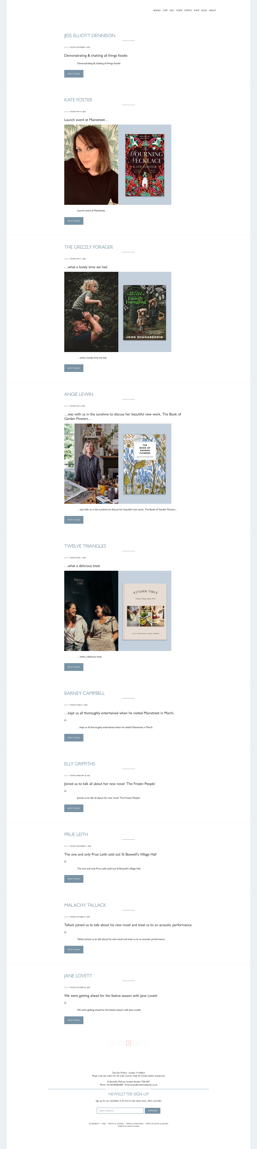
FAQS (104, 1124)
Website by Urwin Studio (128, 1126)
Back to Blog (74, 74)
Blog (66, 47)
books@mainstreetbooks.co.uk (143, 1084)
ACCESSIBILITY (94, 1124)
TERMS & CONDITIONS (134, 1124)
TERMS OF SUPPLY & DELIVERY (157, 1124)
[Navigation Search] (228, 6)
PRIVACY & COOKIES (116, 1124)
